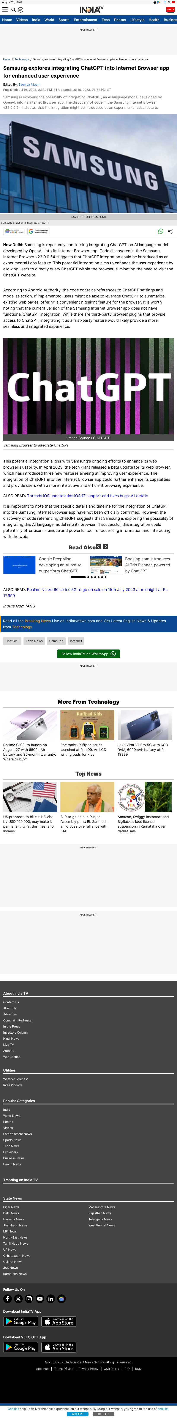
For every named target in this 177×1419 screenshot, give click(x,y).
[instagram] (29, 1298)
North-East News (15, 1237)
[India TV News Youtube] (173, 2)
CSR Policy (111, 1368)
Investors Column (15, 1032)
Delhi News (11, 1213)
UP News (9, 1249)
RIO (127, 1368)
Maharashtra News (101, 1207)
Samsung (56, 641)
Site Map (42, 1368)
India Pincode (12, 1085)
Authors (8, 1050)
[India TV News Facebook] (165, 2)
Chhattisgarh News (16, 1255)
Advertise (10, 1014)
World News (11, 1115)
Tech (106, 20)
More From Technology (88, 701)
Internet (76, 641)
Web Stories (11, 1057)
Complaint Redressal (17, 1020)
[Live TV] (170, 10)
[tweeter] (18, 1298)
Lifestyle (137, 20)
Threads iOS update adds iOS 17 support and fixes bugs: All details (87, 496)
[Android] (158, 2)
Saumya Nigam (29, 84)
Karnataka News (15, 1274)
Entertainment (85, 20)
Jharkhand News (15, 1225)
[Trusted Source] (38, 231)
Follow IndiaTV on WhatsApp (85, 654)
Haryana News (13, 1219)
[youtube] (40, 1298)
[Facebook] (7, 1298)
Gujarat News (12, 1261)
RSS (138, 1368)
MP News (10, 1231)
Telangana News (100, 1219)
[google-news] (61, 1298)
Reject (103, 1414)
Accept (78, 1414)
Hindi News (11, 1038)
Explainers (10, 1152)
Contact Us (11, 1002)
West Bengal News (101, 1225)
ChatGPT (12, 641)
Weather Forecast (15, 1079)
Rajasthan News (99, 1213)
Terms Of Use (63, 1368)
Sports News (12, 1140)
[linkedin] (50, 1298)
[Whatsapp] (160, 231)
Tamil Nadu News (15, 1243)
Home (7, 20)
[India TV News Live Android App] (20, 1321)
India (36, 20)
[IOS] (154, 2)
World (49, 20)
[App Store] (58, 1321)
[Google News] (14, 231)
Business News (13, 1158)
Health (154, 20)
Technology (22, 59)
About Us (9, 1008)
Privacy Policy (88, 1368)
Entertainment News (17, 1134)
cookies (163, 1409)
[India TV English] (91, 9)
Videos (22, 20)
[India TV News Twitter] (169, 2)
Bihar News (11, 1207)
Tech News (34, 641)
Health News (12, 1164)
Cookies (13, 1409)
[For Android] (20, 1347)
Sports (64, 20)
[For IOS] (58, 1347)
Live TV (8, 1044)
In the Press (11, 1026)
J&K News (10, 1268)
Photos (120, 20)
